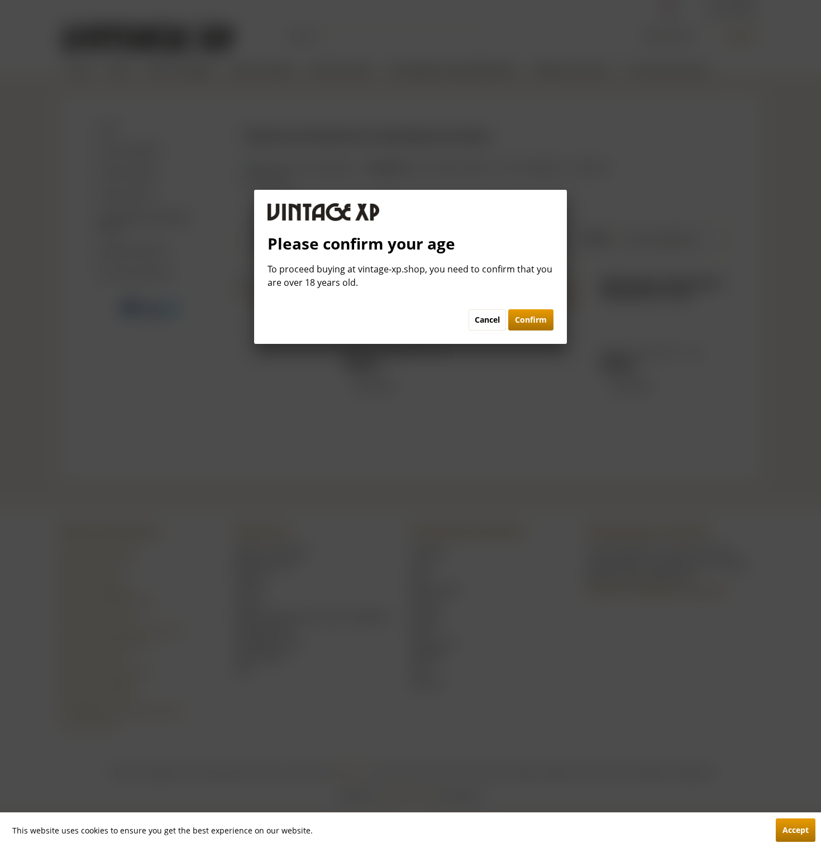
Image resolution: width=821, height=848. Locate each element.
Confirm (531, 319)
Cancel (487, 319)
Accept (795, 830)
